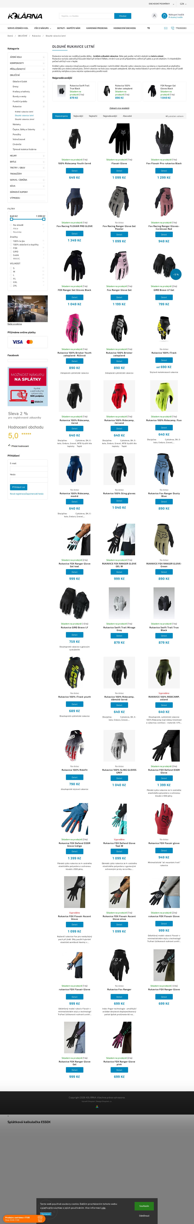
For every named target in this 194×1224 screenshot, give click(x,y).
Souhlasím (144, 1206)
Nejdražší (93, 116)
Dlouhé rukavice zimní (24, 119)
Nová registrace (17, 493)
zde (103, 1207)
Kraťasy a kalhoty (21, 91)
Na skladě (28, 224)
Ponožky (17, 134)
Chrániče (17, 144)
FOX (28, 248)
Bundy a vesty (19, 96)
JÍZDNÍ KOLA (16, 57)
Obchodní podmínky (159, 3)
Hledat (122, 16)
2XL (28, 285)
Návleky (17, 124)
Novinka (28, 231)
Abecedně (127, 116)
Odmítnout (144, 1215)
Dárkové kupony (19, 192)
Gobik (28, 255)
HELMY (13, 155)
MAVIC (28, 258)
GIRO (28, 251)
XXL (28, 282)
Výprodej (15, 198)
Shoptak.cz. (107, 1101)
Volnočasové (19, 139)
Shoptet (91, 1101)
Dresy (15, 86)
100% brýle (28, 241)
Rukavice (17, 106)
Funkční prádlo (20, 101)
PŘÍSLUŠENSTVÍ (17, 69)
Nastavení (45, 1214)
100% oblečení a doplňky (28, 244)
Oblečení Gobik (20, 81)
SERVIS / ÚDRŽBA (18, 179)
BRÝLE (13, 161)
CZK (182, 4)
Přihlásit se (18, 487)
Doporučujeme (61, 116)
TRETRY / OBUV (17, 167)
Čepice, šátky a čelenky (24, 129)
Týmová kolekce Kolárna (24, 149)
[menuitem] (19, 28)
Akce (28, 228)
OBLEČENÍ (15, 75)
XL (28, 278)
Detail (75, 170)
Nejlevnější (78, 116)
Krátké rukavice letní (24, 111)
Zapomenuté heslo (34, 493)
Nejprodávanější (110, 116)
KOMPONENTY (17, 63)
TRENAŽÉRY (16, 173)
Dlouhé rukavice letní (24, 115)
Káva (12, 186)
